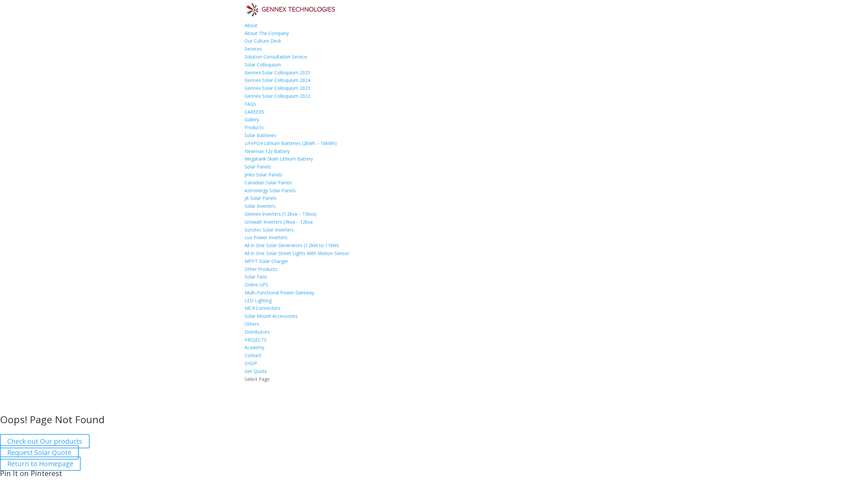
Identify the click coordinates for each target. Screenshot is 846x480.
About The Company (267, 33)
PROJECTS (256, 340)
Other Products (261, 269)
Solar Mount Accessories (271, 316)
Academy (254, 347)
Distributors (257, 332)
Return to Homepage (40, 463)
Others (252, 324)
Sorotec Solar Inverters (269, 230)
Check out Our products (44, 441)
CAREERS (254, 112)
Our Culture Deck (263, 41)
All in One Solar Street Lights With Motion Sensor (297, 253)
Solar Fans (256, 277)
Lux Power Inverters (266, 237)
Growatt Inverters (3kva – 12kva (279, 222)
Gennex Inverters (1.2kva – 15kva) (281, 214)
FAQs (250, 104)
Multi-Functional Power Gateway (279, 292)
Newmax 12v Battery (267, 151)
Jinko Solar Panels (264, 174)
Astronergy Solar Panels (270, 190)
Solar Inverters (260, 206)
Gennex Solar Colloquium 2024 (277, 80)
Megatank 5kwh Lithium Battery (279, 159)
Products (254, 127)
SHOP (251, 363)
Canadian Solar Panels (268, 182)
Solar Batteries (260, 135)
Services (253, 49)
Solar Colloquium (263, 64)
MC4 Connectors (263, 308)
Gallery (252, 119)
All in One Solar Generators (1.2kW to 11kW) (292, 245)
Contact (253, 355)
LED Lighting (258, 300)
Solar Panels (258, 167)
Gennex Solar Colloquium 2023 (277, 88)
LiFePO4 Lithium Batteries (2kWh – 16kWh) (291, 143)
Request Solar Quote (39, 452)
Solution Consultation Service (276, 57)
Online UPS (256, 284)
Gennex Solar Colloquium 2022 (277, 96)
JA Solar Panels (261, 198)
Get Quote (256, 371)
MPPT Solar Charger (266, 261)
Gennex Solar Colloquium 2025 (277, 72)
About (251, 25)
